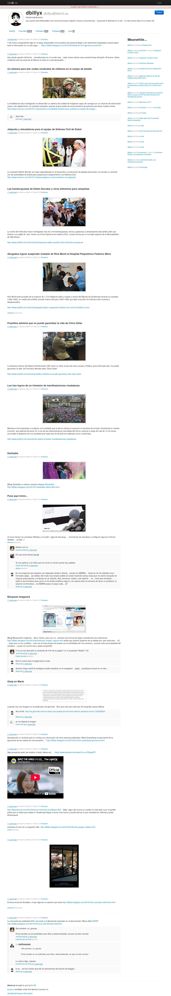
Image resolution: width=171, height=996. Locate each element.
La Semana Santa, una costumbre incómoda (145, 153)
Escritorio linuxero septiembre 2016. (144, 69)
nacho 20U (20, 724)
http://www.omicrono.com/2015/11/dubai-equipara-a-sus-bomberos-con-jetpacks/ (41, 177)
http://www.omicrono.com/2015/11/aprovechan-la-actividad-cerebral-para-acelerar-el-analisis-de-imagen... (52, 108)
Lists (71, 31)
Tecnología (143, 167)
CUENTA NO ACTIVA (23, 939)
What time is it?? (145, 102)
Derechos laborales (146, 63)
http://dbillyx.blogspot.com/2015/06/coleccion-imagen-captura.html (35, 640)
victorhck (10, 313)
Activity (12, 31)
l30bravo (10, 542)
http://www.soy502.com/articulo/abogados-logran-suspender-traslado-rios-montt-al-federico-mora (48, 307)
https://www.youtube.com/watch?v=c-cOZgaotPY (75, 752)
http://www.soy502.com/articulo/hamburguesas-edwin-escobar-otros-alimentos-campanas (45, 242)
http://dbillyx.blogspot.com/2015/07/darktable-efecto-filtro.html (33, 487)
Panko (9, 830)
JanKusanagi (20, 550)
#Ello (33, 921)
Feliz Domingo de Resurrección (150, 131)
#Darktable (49, 484)
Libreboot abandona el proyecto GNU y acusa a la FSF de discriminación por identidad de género (145, 94)
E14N (33, 985)
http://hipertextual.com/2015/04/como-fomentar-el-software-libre (34, 809)
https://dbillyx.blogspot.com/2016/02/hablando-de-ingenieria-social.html (71, 45)
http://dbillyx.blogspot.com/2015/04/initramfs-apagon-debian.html (67, 827)
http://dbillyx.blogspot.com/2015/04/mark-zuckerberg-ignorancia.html (75, 740)
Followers (42, 31)
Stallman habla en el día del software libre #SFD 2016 (144, 77)
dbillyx (18, 568)
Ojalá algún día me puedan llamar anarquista (143, 119)
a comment (142, 50)
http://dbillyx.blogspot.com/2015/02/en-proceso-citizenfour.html (88, 902)
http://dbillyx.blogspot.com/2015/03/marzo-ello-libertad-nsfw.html (34, 923)
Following (58, 31)
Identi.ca (12, 3)
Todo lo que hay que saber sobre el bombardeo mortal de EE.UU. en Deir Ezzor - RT (145, 85)
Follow (159, 12)
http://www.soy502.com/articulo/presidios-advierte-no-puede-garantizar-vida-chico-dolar (44, 374)
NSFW (95, 921)
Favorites (25, 31)
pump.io (10, 989)
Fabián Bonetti (21, 565)
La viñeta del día (145, 45)
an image (157, 107)
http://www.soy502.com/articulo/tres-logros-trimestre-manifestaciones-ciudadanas (41, 439)
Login (159, 2)
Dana (18, 119)
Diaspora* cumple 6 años (148, 58)
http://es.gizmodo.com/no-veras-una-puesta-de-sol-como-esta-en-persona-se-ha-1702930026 (65, 711)
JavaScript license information (20, 993)
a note (141, 125)
